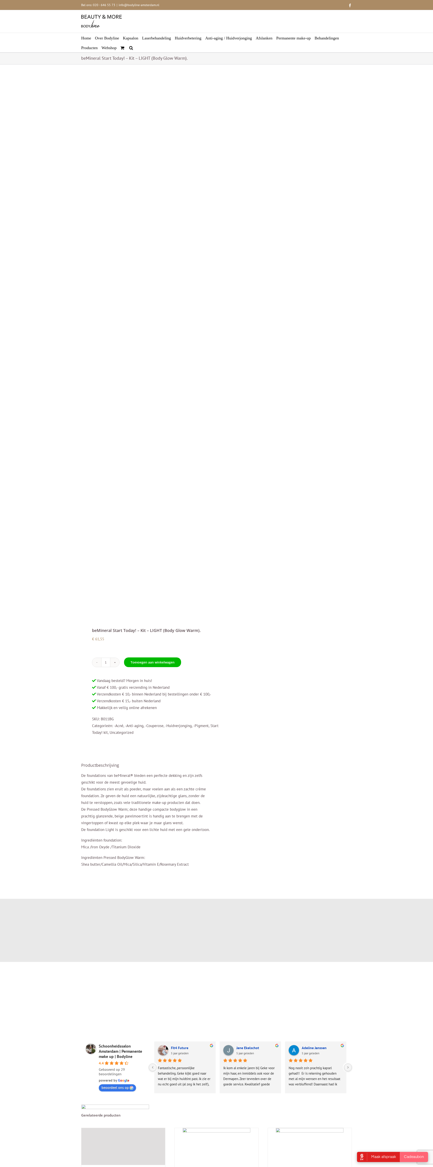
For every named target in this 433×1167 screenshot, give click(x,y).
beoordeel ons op (115, 1087)
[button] (131, 47)
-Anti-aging (134, 725)
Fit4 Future (179, 1048)
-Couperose (154, 725)
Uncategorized (122, 732)
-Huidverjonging (178, 725)
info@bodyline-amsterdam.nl (139, 5)
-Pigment (201, 725)
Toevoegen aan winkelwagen (153, 662)
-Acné (118, 725)
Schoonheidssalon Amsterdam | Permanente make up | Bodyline (120, 1051)
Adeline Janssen (314, 1048)
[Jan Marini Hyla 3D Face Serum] (123, 1146)
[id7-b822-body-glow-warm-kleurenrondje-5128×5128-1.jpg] (146, 346)
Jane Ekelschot (247, 1048)
